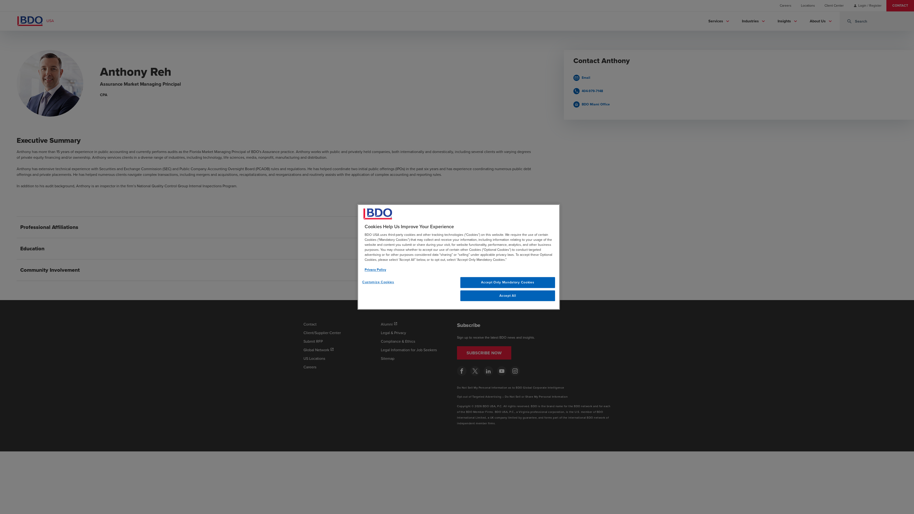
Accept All (507, 295)
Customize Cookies (378, 282)
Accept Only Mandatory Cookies (507, 282)
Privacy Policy (375, 269)
